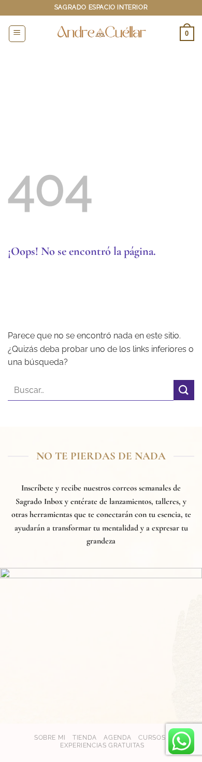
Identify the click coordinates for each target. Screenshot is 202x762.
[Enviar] (184, 390)
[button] (17, 33)
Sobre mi (50, 737)
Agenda (118, 737)
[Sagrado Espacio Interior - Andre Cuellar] (101, 33)
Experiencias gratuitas (102, 745)
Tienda (85, 737)
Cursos (151, 737)
